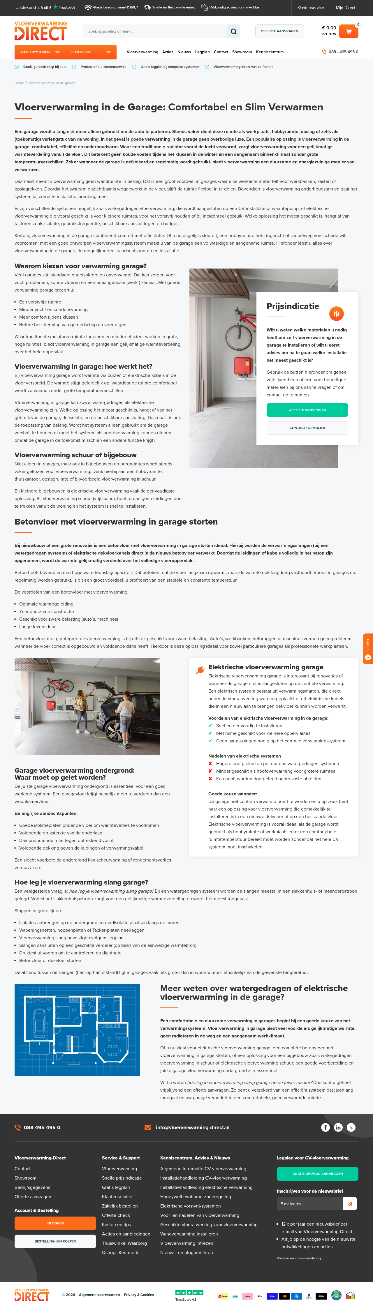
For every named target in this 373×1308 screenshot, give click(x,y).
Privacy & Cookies (139, 1295)
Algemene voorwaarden (99, 1295)
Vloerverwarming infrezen (186, 1243)
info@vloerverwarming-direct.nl (193, 1127)
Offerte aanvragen (279, 31)
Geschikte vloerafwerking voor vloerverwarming (209, 1225)
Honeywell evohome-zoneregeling (195, 1197)
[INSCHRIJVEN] (350, 1203)
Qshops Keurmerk (120, 1253)
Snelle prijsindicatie (122, 1178)
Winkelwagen (348, 30)
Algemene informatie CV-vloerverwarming (203, 1169)
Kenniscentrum (270, 52)
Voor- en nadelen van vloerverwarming (199, 1215)
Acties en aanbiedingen (126, 1234)
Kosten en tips (116, 1225)
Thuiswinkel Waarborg (124, 1243)
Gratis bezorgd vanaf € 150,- (115, 7)
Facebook (325, 1127)
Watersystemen (35, 52)
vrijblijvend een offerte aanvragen (194, 1090)
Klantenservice (311, 7)
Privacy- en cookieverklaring (299, 1258)
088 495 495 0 (42, 1127)
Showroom (242, 52)
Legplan (202, 52)
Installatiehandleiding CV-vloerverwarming (203, 1178)
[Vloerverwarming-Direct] (42, 31)
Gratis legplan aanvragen (318, 1174)
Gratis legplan (116, 1187)
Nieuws (184, 52)
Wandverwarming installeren (189, 1234)
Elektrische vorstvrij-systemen (190, 1206)
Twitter (351, 1127)
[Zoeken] (233, 31)
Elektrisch (81, 52)
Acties (167, 52)
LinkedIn (338, 1127)
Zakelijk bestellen (120, 1206)
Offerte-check (116, 1215)
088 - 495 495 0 (343, 52)
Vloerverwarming (142, 52)
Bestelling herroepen (55, 1241)
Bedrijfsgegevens (32, 1187)
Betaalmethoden (272, 1295)
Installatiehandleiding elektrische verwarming (206, 1187)
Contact (221, 52)
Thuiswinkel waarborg (350, 1295)
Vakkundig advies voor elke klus (235, 7)
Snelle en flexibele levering (173, 7)
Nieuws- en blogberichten (186, 1253)
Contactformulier (307, 428)
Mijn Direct (345, 7)
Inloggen (55, 1223)
